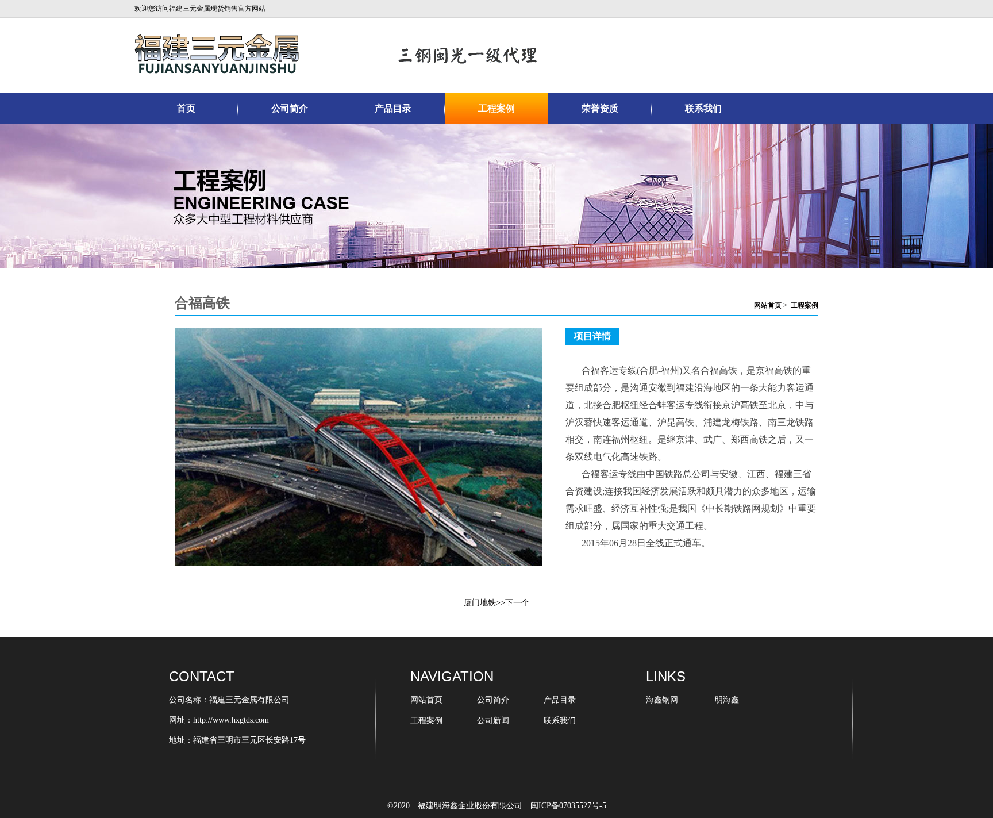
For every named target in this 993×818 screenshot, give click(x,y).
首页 (186, 108)
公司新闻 (493, 720)
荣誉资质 (600, 108)
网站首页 (768, 305)
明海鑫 (727, 700)
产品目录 (393, 108)
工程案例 (496, 108)
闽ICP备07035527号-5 (568, 805)
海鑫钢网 (662, 700)
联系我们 (703, 108)
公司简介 (289, 108)
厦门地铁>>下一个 (496, 602)
